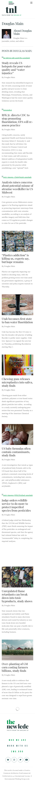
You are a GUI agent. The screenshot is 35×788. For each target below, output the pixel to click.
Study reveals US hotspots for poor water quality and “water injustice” (16, 68)
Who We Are (18, 740)
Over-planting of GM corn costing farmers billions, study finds (15, 667)
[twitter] (20, 759)
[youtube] (26, 759)
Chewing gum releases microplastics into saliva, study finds (17, 382)
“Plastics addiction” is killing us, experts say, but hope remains (15, 258)
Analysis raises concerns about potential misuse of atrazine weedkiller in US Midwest (17, 187)
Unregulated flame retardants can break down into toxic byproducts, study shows (17, 596)
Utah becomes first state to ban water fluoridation (17, 320)
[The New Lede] (11, 11)
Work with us (17, 745)
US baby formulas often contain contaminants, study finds (16, 452)
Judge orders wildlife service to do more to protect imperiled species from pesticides (16, 505)
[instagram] (14, 759)
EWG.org (17, 751)
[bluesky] (8, 759)
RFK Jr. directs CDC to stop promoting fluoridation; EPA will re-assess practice (17, 120)
